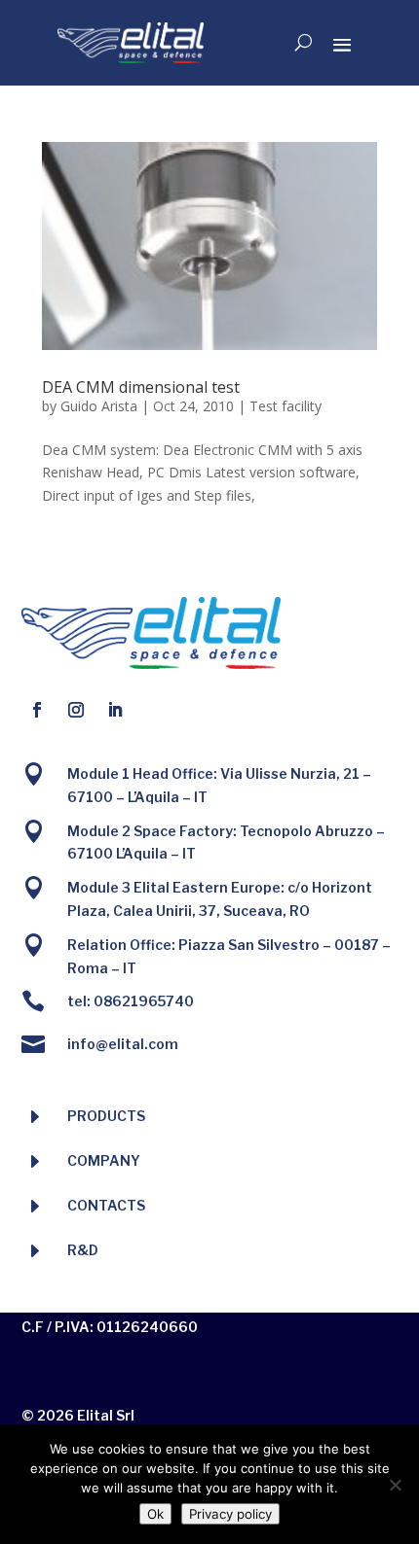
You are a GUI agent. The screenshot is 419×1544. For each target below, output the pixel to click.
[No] (394, 1484)
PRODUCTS (106, 1115)
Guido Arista (98, 406)
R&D (82, 1250)
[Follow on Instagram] (76, 709)
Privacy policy (230, 1514)
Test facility (285, 406)
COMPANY (103, 1160)
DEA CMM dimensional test (141, 387)
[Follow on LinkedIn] (115, 709)
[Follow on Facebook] (37, 709)
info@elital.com (122, 1043)
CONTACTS (106, 1205)
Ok (155, 1514)
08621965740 (144, 1001)
